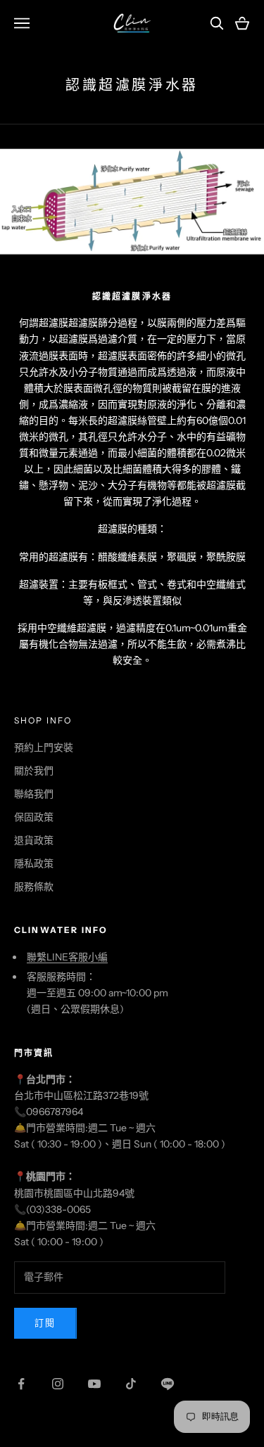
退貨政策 (34, 840)
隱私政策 (34, 863)
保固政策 (34, 817)
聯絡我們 (34, 793)
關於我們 (34, 770)
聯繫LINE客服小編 (67, 957)
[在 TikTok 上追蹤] (131, 1384)
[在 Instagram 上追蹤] (58, 1384)
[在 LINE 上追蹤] (168, 1384)
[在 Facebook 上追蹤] (21, 1384)
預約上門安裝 (43, 747)
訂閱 (45, 1322)
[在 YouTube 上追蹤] (94, 1384)
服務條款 (34, 886)
